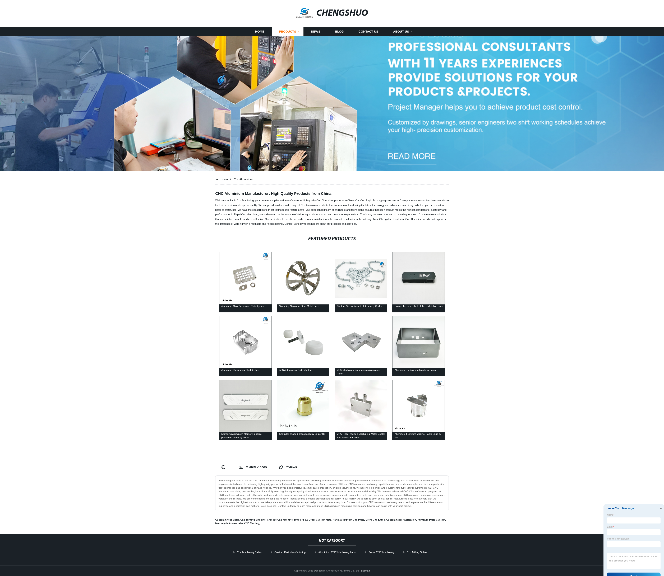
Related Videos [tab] (256, 467)
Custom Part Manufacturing (290, 552)
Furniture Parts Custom (431, 519)
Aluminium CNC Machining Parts (337, 552)
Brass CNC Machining (381, 552)
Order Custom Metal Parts (324, 519)
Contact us (368, 31)
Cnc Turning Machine (253, 519)
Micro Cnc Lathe (375, 519)
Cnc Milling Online (417, 552)
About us (401, 31)
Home (259, 31)
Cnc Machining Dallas (249, 552)
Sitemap (365, 570)
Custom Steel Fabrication (401, 519)
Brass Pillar (300, 519)
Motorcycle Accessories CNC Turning (237, 523)
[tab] (224, 467)
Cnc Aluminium (243, 179)
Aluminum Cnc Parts (352, 519)
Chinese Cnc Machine (280, 519)
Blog (339, 31)
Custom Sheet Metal (227, 519)
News (315, 31)
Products (287, 31)
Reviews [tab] (290, 467)
